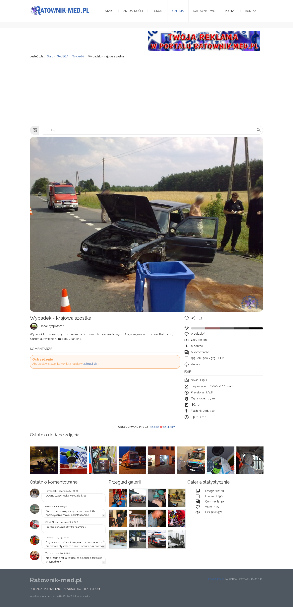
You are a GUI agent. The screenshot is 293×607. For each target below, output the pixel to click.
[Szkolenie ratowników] (176, 498)
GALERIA (82, 588)
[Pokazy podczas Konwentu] (117, 498)
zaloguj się (90, 363)
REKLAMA (36, 588)
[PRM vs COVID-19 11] (102, 460)
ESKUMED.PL (216, 579)
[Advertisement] (146, 90)
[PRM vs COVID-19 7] (220, 460)
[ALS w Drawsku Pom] (117, 518)
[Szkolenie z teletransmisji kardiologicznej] (34, 493)
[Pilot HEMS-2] (34, 540)
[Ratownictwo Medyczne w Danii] (137, 498)
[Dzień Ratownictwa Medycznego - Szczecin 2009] (34, 555)
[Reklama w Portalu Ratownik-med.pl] (204, 41)
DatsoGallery (162, 427)
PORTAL (49, 588)
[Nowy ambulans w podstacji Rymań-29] (34, 509)
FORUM (95, 588)
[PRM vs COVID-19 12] (73, 460)
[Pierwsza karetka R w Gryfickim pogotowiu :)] (137, 518)
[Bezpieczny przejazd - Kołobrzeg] (176, 518)
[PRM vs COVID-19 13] (43, 460)
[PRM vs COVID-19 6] (249, 460)
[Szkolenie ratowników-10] (117, 539)
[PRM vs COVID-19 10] (132, 460)
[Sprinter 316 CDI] (137, 539)
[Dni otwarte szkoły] (34, 524)
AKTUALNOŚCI (65, 588)
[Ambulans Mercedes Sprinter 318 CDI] (156, 539)
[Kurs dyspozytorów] (156, 518)
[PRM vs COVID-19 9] (161, 460)
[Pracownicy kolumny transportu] (176, 539)
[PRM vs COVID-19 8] (191, 460)
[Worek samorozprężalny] (156, 498)
